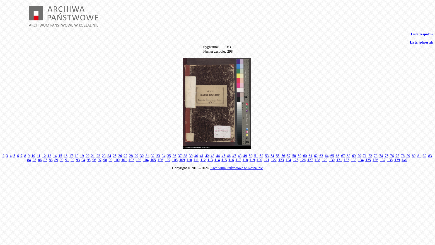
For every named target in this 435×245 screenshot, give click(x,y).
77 (397, 156)
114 (217, 160)
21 (93, 156)
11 (38, 156)
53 (267, 156)
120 (259, 160)
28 (131, 156)
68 (348, 156)
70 (359, 156)
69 (354, 156)
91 (67, 160)
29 (136, 156)
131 (339, 160)
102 (131, 160)
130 (332, 160)
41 (201, 156)
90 (61, 160)
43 (212, 156)
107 (167, 160)
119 (252, 160)
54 (272, 156)
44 (218, 156)
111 (196, 160)
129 (324, 160)
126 (303, 160)
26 (120, 156)
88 (51, 160)
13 (49, 156)
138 (390, 160)
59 (299, 156)
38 (185, 156)
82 (424, 156)
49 (245, 156)
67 (343, 156)
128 (317, 160)
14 (55, 156)
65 (332, 156)
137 (382, 160)
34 (163, 156)
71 (365, 156)
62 (316, 156)
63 (321, 156)
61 (310, 156)
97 (100, 160)
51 (256, 156)
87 (45, 160)
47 (234, 156)
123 (281, 160)
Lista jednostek (421, 42)
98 (105, 160)
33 (158, 156)
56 (283, 156)
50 (250, 156)
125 (295, 160)
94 (83, 160)
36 (174, 156)
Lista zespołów (422, 34)
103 (138, 160)
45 (223, 156)
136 (375, 160)
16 (66, 156)
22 (98, 156)
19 (82, 156)
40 (196, 156)
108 (175, 160)
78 (403, 156)
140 (404, 160)
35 (169, 156)
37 (180, 156)
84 (29, 160)
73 (375, 156)
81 (419, 156)
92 (72, 160)
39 (191, 156)
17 (71, 156)
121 (266, 160)
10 (33, 156)
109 (182, 160)
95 (89, 160)
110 (189, 160)
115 (224, 160)
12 (44, 156)
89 (56, 160)
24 (109, 156)
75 (386, 156)
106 (160, 160)
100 (117, 160)
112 (203, 160)
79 (408, 156)
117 (238, 160)
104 (146, 160)
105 (153, 160)
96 (94, 160)
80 (414, 156)
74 (381, 156)
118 (245, 160)
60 (305, 156)
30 (142, 156)
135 (368, 160)
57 (288, 156)
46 (229, 156)
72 (370, 156)
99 (110, 160)
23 (104, 156)
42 (207, 156)
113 (210, 160)
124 (288, 160)
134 (361, 160)
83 (430, 156)
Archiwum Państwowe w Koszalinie (236, 168)
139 (397, 160)
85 (34, 160)
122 (274, 160)
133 (353, 160)
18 (76, 156)
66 (337, 156)
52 (261, 156)
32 (153, 156)
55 (278, 156)
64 (327, 156)
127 (310, 160)
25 (114, 156)
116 (231, 160)
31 (147, 156)
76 (392, 156)
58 (294, 156)
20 (87, 156)
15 (60, 156)
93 (78, 160)
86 (40, 160)
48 (240, 156)
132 (346, 160)
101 (124, 160)
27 (125, 156)
